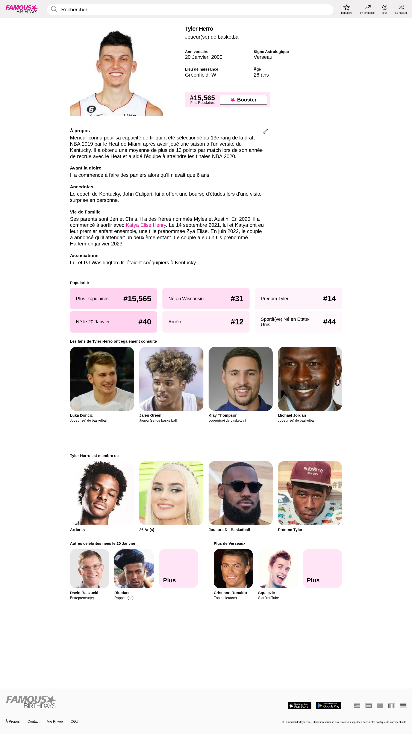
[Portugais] (380, 706)
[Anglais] (357, 706)
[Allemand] (403, 706)
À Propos (13, 721)
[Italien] (391, 706)
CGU (74, 721)
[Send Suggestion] (266, 132)
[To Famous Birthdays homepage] (21, 9)
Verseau (263, 57)
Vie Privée (55, 721)
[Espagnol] (368, 706)
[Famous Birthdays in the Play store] (328, 705)
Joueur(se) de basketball (213, 37)
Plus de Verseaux (229, 543)
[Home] (104, 702)
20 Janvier (196, 57)
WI (214, 75)
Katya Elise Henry (146, 225)
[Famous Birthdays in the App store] (299, 705)
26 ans (261, 75)
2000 (216, 57)
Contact (33, 721)
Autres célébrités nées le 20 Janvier (102, 543)
